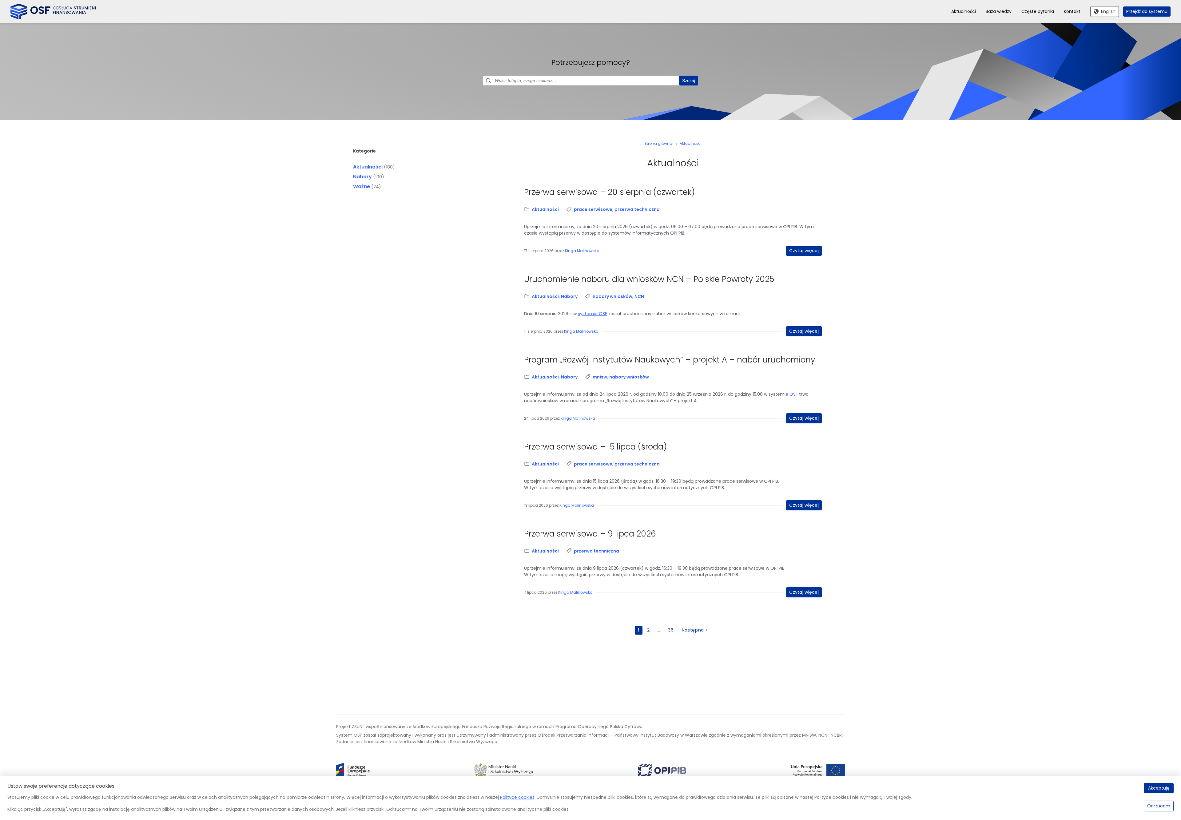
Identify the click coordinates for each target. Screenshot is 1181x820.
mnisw (600, 377)
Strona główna (658, 143)
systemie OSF (592, 314)
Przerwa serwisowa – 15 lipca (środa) (595, 446)
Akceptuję (1159, 788)
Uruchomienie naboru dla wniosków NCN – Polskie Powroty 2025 (650, 279)
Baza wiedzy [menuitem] (999, 11)
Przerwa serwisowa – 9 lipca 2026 (590, 533)
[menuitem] (353, 770)
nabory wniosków (612, 296)
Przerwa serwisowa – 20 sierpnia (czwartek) (609, 192)
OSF (793, 394)
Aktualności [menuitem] (963, 11)
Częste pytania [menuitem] (1037, 11)
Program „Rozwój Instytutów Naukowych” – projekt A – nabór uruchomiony (669, 359)
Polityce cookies (517, 797)
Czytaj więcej (804, 251)
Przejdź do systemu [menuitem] (1146, 11)
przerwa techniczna (637, 209)
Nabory (362, 176)
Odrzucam (1158, 806)
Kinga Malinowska (582, 250)
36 (671, 630)
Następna (693, 630)
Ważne (361, 186)
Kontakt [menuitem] (1072, 11)
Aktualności (368, 166)
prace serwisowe (593, 209)
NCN (639, 296)
